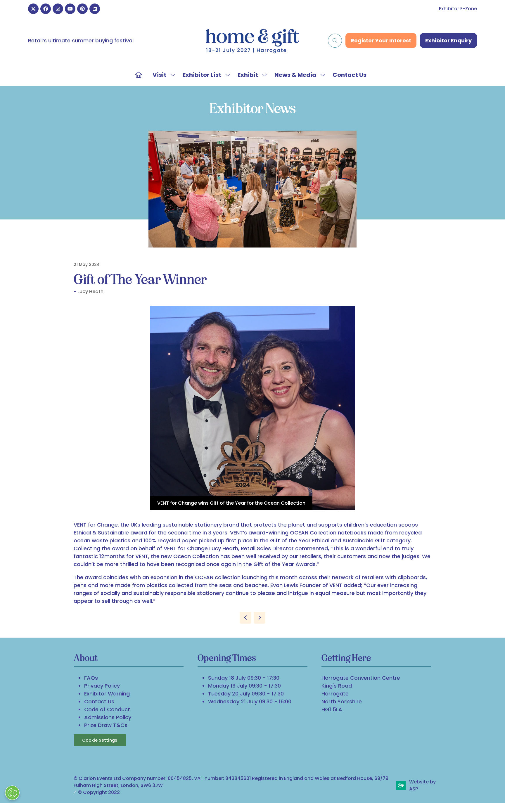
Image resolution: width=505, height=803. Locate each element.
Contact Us (349, 75)
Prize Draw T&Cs (105, 725)
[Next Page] (259, 618)
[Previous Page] (245, 618)
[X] (33, 9)
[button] (335, 41)
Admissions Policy (107, 717)
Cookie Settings (99, 740)
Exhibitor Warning (107, 693)
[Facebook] (45, 9)
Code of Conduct (107, 709)
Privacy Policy (102, 685)
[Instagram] (58, 9)
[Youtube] (70, 9)
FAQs (91, 677)
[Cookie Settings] (12, 792)
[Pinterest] (82, 9)
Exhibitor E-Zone (458, 8)
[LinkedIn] (94, 9)
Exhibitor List (202, 75)
